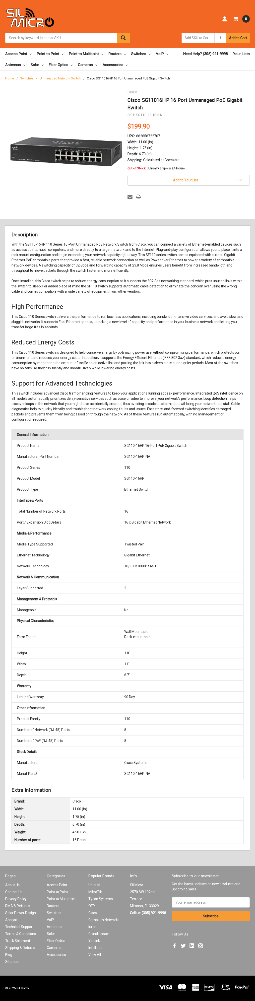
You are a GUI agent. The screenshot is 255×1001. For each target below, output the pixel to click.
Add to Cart (238, 38)
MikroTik (95, 892)
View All (94, 955)
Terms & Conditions (20, 934)
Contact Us (13, 892)
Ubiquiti (94, 885)
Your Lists (241, 54)
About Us (12, 885)
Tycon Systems (100, 899)
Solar (35, 65)
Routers (115, 54)
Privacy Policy (16, 899)
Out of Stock (156, 168)
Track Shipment (17, 941)
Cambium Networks (104, 920)
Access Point (16, 54)
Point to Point (48, 54)
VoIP (160, 54)
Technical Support (19, 927)
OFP (91, 906)
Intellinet (95, 948)
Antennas (13, 65)
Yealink (94, 941)
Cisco (92, 913)
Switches (138, 54)
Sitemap (12, 962)
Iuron (92, 927)
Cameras (85, 65)
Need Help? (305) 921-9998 (205, 54)
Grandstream (98, 934)
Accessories (113, 65)
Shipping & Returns (20, 948)
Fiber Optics (58, 65)
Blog (8, 955)
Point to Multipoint (84, 54)
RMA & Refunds (17, 906)
